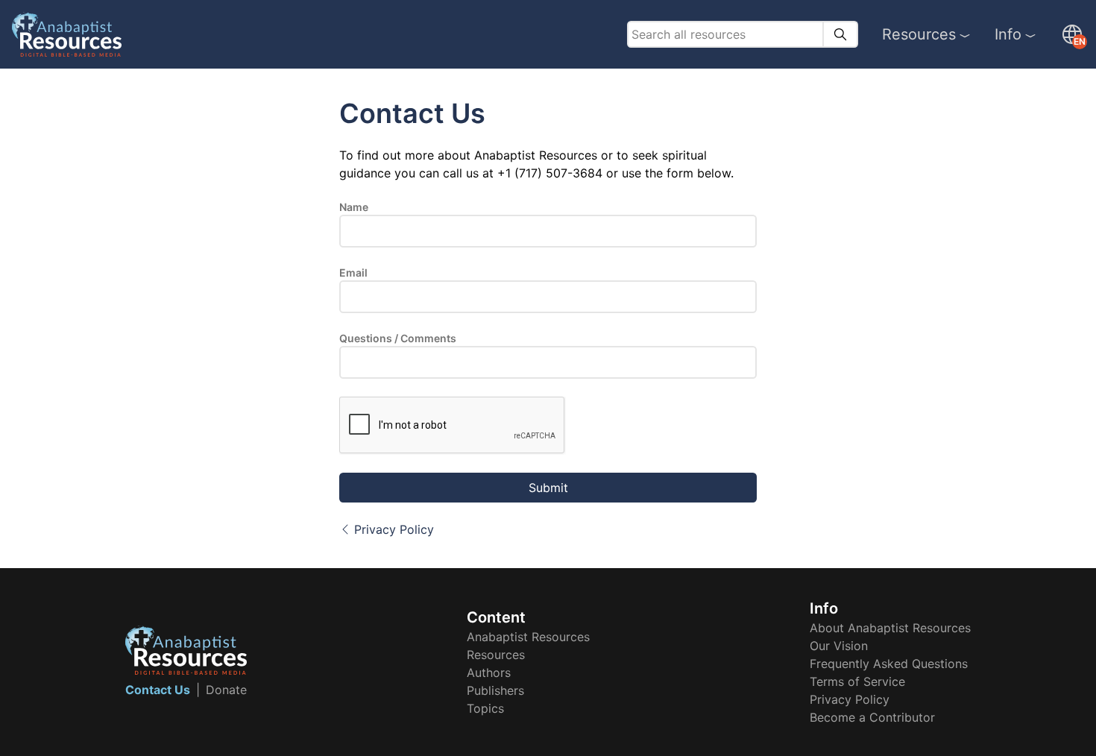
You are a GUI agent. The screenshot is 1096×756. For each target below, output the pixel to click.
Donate (226, 689)
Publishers (495, 690)
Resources (919, 34)
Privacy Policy (394, 529)
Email (353, 272)
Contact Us (157, 689)
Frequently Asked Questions (889, 663)
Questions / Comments (397, 338)
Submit (548, 487)
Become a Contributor (872, 717)
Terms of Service (857, 681)
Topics (485, 708)
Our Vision (839, 645)
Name (353, 207)
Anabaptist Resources (528, 636)
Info (1008, 34)
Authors (489, 672)
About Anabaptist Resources (890, 627)
